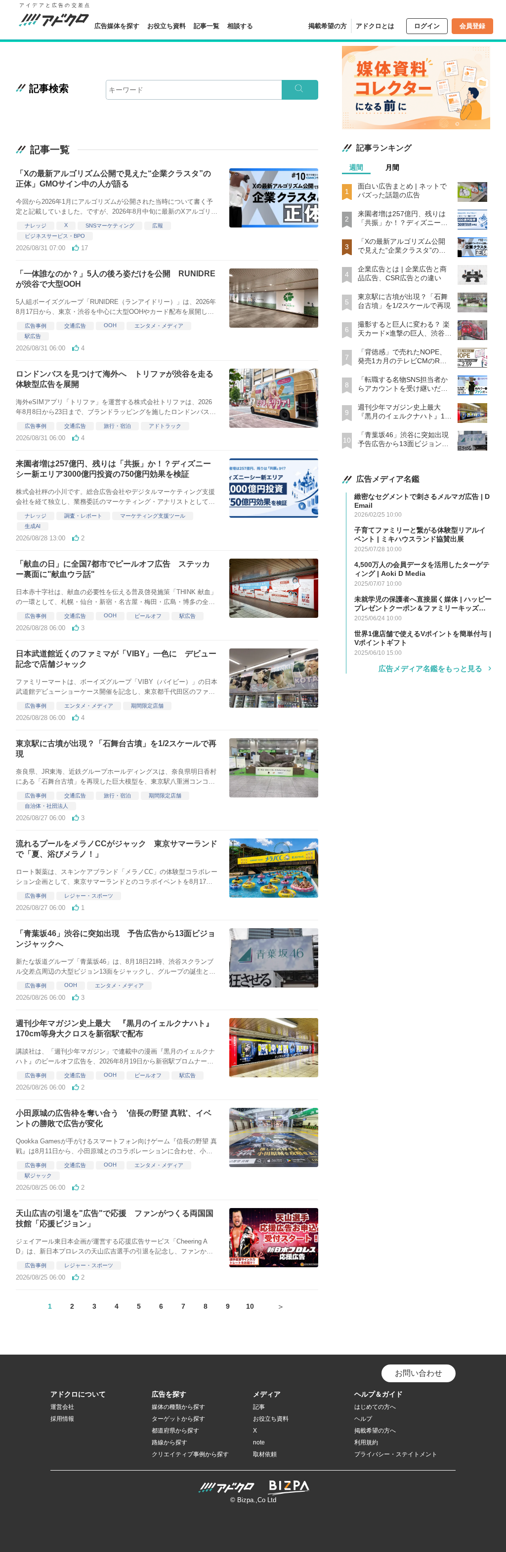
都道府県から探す (175, 1430)
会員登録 (472, 26)
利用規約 (366, 1442)
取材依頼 (265, 1454)
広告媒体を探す (116, 26)
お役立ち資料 (166, 26)
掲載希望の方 (327, 26)
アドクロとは (375, 26)
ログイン (427, 26)
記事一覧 (206, 26)
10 (250, 1306)
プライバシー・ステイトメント (395, 1454)
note (259, 1442)
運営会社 (62, 1406)
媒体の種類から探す (178, 1406)
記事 (259, 1406)
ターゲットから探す (178, 1418)
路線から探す (169, 1442)
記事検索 (49, 88)
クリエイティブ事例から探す (190, 1454)
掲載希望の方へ (375, 1430)
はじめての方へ (375, 1406)
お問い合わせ (418, 1373)
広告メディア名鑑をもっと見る (430, 668)
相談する (240, 26)
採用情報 (62, 1418)
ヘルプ (363, 1418)
